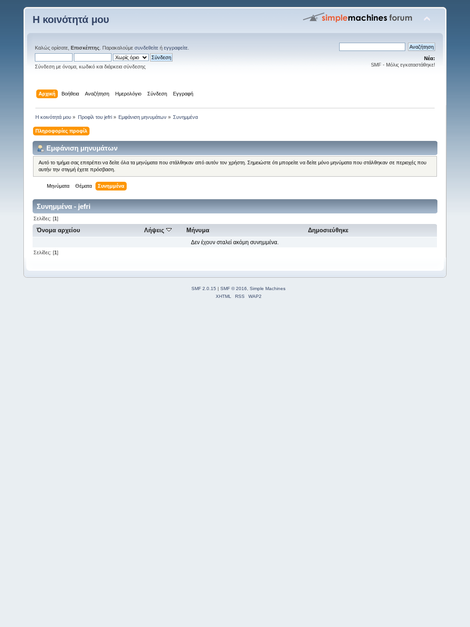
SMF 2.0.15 (203, 288)
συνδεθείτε (146, 47)
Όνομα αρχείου (58, 230)
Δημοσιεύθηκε (328, 230)
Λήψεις (155, 230)
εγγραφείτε (176, 47)
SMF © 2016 (233, 288)
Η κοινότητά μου (71, 19)
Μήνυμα (197, 230)
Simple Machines (267, 288)
